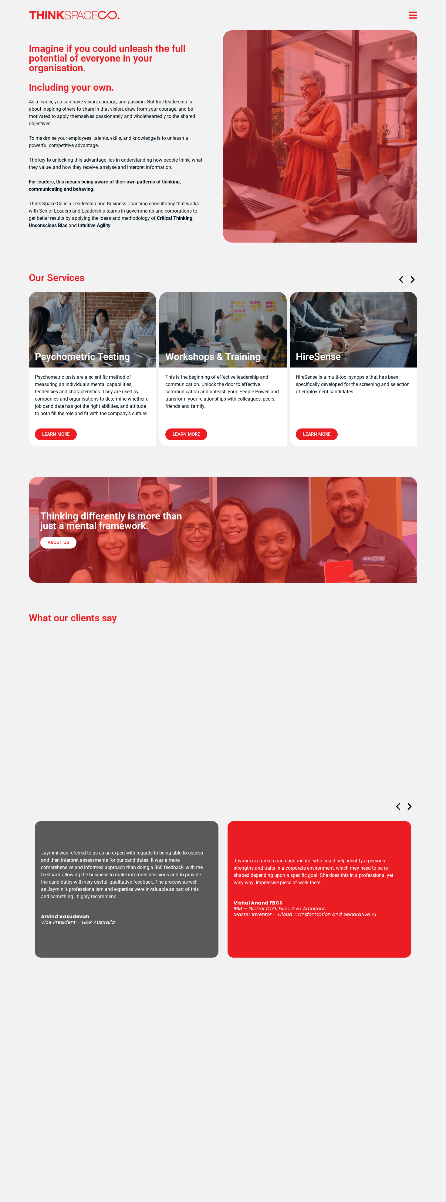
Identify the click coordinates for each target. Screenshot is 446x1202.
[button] (401, 279)
